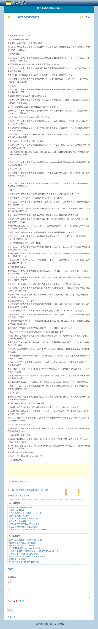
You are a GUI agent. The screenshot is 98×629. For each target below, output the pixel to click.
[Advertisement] (51, 26)
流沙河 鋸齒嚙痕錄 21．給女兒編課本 (24, 548)
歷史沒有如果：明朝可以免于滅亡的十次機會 (28, 529)
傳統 (88, 17)
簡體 (81, 17)
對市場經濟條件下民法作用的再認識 (24, 562)
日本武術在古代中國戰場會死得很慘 (24, 524)
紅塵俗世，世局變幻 (17, 559)
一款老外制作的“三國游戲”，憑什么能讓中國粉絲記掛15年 (33, 551)
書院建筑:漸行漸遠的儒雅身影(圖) (23, 527)
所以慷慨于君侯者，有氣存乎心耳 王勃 (25, 513)
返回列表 (11, 617)
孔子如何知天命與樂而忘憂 (20, 507)
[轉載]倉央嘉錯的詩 (23, 496)
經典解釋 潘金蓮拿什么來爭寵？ (22, 545)
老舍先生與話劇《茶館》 (19, 516)
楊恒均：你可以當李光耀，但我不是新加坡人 (28, 556)
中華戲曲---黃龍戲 (16, 510)
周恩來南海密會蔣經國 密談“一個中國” (31, 490)
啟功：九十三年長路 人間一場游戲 (23, 518)
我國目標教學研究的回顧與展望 (22, 543)
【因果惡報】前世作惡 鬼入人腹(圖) (24, 554)
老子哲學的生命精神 (17, 521)
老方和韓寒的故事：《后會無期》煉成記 (26, 540)
